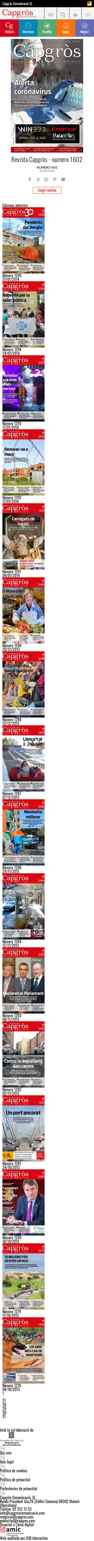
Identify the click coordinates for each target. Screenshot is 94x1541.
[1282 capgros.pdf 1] (47, 1054)
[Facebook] (29, 179)
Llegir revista (47, 190)
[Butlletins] (87, 13)
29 (4, 1409)
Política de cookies (13, 1471)
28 (4, 1405)
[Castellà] (75, 13)
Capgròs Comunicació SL (17, 3)
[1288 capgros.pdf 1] (47, 684)
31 (4, 1416)
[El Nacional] (89, 3)
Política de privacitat (15, 1479)
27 (4, 1401)
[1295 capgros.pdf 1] (47, 240)
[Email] (63, 179)
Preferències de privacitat (18, 1488)
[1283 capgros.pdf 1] (47, 980)
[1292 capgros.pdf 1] (47, 462)
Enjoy (66, 31)
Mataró (9, 31)
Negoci (85, 31)
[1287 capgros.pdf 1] (47, 758)
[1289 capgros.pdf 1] (47, 610)
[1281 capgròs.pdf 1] (47, 1128)
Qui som (6, 1453)
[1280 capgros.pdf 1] (47, 1202)
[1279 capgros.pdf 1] (47, 1276)
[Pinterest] (54, 179)
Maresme (28, 31)
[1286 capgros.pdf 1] (47, 832)
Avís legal (7, 1462)
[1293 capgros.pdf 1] (47, 388)
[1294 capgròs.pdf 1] (47, 314)
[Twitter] (38, 179)
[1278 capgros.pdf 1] (47, 1350)
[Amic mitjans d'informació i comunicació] (47, 1531)
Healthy (47, 31)
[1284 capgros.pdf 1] (47, 906)
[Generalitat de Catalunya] (47, 1439)
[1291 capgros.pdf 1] (47, 536)
